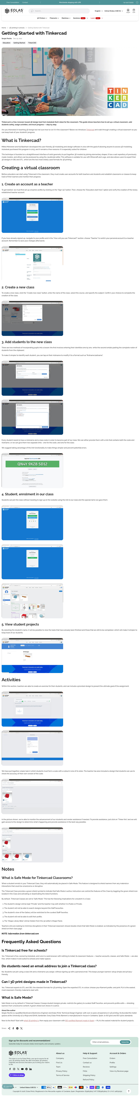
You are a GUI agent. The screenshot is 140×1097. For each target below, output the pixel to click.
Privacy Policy (61, 1071)
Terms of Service (62, 1075)
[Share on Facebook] (13, 1028)
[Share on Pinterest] (17, 1028)
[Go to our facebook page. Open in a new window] (10, 1069)
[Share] (9, 1028)
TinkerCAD (32, 43)
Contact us (87, 1063)
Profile (112, 1063)
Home (4, 28)
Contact (25, 2)
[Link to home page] (18, 1053)
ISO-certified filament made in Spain (79, 1021)
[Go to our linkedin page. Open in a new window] (30, 1069)
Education (6, 43)
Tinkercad (90, 130)
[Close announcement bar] (137, 2)
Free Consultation (13, 2)
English (97, 11)
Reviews (86, 1067)
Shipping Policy (89, 1075)
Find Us (59, 1063)
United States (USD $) (112, 11)
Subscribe (125, 1042)
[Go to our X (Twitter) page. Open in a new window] (18, 1069)
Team (58, 1067)
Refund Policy (88, 1080)
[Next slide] (99, 2)
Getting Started (19, 43)
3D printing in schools (16, 28)
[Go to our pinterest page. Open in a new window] (26, 1069)
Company (60, 1058)
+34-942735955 (128, 2)
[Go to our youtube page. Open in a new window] (22, 1069)
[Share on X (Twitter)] (21, 1028)
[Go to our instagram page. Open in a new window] (14, 1069)
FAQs (85, 1071)
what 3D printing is (31, 1021)
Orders (112, 1058)
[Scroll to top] (128, 1091)
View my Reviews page (119, 1071)
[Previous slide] (40, 2)
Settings (113, 1067)
